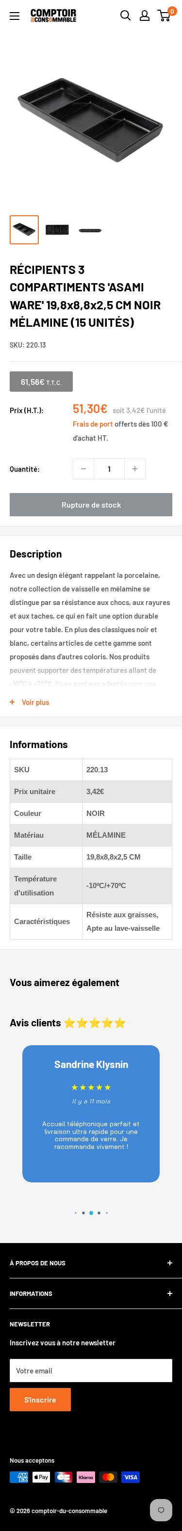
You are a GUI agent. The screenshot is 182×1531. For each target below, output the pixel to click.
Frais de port (93, 423)
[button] (75, 1212)
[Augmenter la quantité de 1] (135, 469)
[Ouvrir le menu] (14, 16)
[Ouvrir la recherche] (125, 15)
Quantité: (25, 468)
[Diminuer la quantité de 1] (83, 469)
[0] (164, 15)
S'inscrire (40, 1399)
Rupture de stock (91, 504)
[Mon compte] (144, 15)
